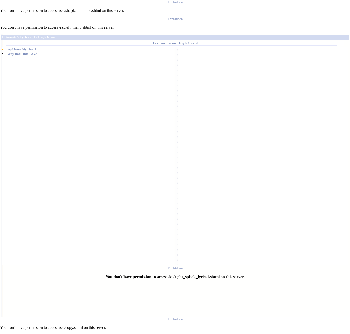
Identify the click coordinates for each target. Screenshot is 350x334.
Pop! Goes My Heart (21, 49)
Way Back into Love (22, 54)
